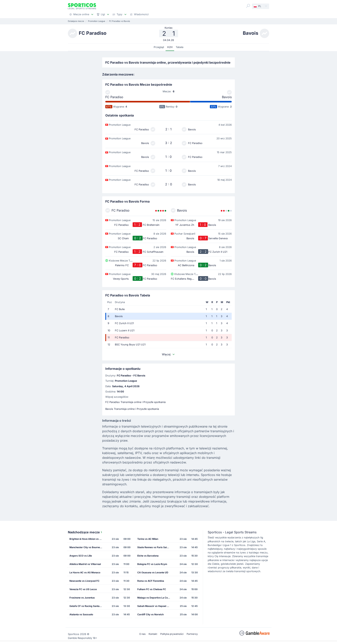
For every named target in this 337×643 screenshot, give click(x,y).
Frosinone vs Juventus (82, 597)
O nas (142, 633)
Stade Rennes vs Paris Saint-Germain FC (155, 547)
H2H (170, 47)
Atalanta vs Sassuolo (81, 614)
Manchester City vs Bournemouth (87, 547)
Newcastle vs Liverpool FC (84, 580)
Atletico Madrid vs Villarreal (85, 564)
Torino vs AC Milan (147, 538)
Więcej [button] (166, 354)
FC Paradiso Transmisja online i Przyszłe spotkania (135, 402)
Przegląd (159, 47)
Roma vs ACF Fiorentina (150, 580)
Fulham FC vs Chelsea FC (151, 589)
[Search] (248, 6)
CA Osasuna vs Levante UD (152, 572)
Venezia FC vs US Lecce (83, 589)
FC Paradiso (114, 97)
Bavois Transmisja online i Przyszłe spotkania (132, 408)
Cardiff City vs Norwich (150, 614)
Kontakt (153, 633)
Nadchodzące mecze (84, 532)
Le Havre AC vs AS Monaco (84, 572)
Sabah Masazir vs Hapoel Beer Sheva (155, 606)
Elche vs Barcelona (148, 555)
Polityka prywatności (172, 633)
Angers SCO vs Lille (80, 555)
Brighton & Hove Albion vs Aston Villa (87, 538)
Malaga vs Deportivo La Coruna (155, 597)
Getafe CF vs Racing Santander (87, 606)
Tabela (179, 47)
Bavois (227, 97)
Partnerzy (192, 633)
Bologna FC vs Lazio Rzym (152, 564)
